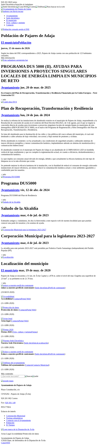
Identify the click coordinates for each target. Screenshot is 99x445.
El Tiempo (10, 425)
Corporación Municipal (15, 416)
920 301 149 (10, 403)
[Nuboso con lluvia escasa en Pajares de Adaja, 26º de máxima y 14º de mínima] (12, 11)
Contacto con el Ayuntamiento (18, 420)
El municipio (11, 20)
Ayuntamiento (12, 16)
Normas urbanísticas (14, 418)
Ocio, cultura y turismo (15, 23)
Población (10, 423)
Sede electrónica (12, 18)
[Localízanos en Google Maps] (7, 381)
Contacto (10, 25)
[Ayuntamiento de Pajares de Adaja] (16, 9)
